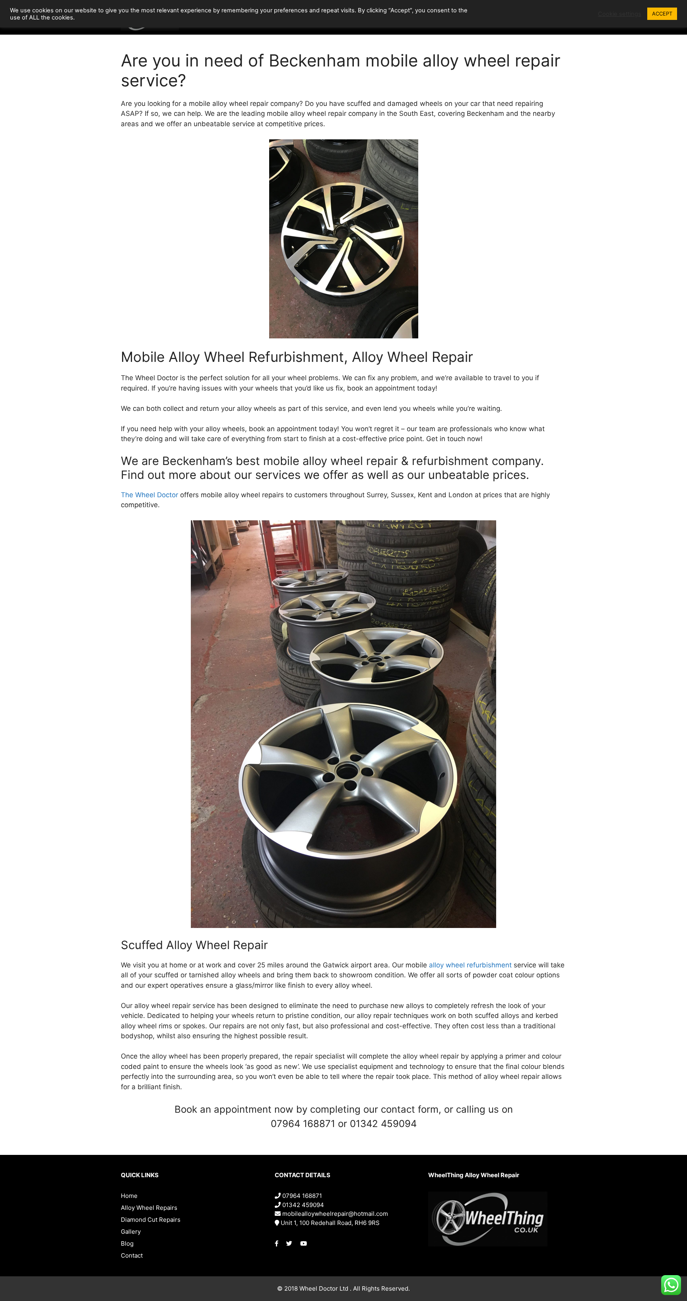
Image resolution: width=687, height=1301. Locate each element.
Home (129, 1195)
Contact (132, 1255)
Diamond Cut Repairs (150, 1219)
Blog (127, 1243)
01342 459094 (302, 1205)
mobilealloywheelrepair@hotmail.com (334, 1213)
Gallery (131, 1231)
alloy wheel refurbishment (470, 965)
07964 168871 (301, 1195)
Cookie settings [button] (619, 14)
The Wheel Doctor (149, 495)
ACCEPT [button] (662, 13)
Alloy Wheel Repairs (149, 1207)
